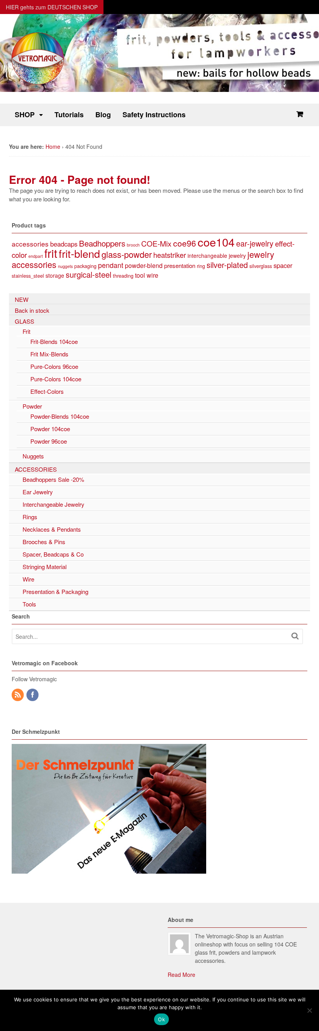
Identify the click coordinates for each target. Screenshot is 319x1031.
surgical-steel (88, 274)
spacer (283, 265)
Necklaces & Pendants (52, 529)
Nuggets (33, 456)
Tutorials (69, 114)
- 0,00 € (299, 114)
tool (140, 275)
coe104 (216, 242)
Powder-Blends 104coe (59, 416)
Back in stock (32, 310)
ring (201, 266)
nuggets (65, 266)
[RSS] (18, 695)
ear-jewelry (254, 243)
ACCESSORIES (36, 469)
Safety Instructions (154, 114)
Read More (181, 974)
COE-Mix (156, 243)
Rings (30, 517)
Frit (26, 331)
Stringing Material (45, 566)
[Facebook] (33, 695)
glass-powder (127, 254)
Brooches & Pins (44, 542)
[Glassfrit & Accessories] (38, 84)
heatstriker (169, 255)
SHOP (25, 114)
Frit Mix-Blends (49, 354)
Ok (161, 1019)
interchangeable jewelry (217, 255)
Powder (32, 406)
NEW (21, 299)
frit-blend (79, 253)
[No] (309, 1010)
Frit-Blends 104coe (54, 341)
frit (50, 253)
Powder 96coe (48, 441)
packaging (85, 266)
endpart (35, 256)
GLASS (24, 321)
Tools (29, 604)
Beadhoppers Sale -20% (53, 479)
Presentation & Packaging (55, 591)
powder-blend (144, 265)
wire (152, 275)
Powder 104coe (50, 429)
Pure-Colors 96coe (54, 366)
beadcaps (63, 243)
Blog (103, 114)
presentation (179, 265)
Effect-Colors (47, 391)
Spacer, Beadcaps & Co (53, 554)
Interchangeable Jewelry (53, 504)
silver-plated (227, 264)
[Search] (294, 636)
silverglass (260, 266)
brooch (133, 245)
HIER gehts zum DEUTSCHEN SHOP (52, 7)
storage (55, 275)
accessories (30, 243)
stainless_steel (28, 275)
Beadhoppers (102, 243)
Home (53, 146)
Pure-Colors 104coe (55, 379)
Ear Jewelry (38, 492)
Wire (28, 579)
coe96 (184, 243)
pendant (110, 265)
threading (123, 275)
